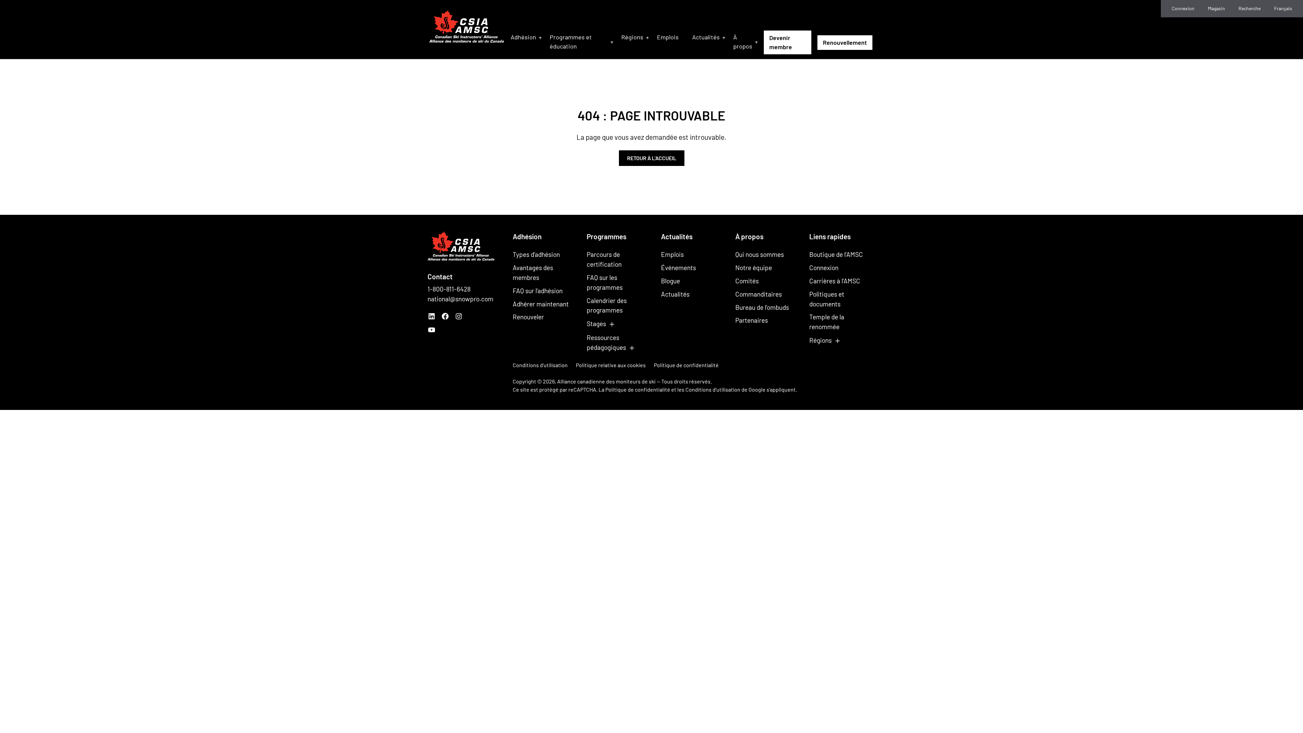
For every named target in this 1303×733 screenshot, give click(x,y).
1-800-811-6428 (449, 289)
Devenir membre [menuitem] (780, 42)
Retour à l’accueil (651, 158)
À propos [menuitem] (742, 41)
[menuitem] (1283, 9)
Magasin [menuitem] (1216, 8)
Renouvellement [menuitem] (845, 42)
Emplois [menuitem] (668, 37)
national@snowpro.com (460, 299)
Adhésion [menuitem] (523, 37)
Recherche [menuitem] (1250, 8)
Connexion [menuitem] (1183, 8)
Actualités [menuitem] (706, 37)
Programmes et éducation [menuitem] (571, 41)
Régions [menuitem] (632, 37)
